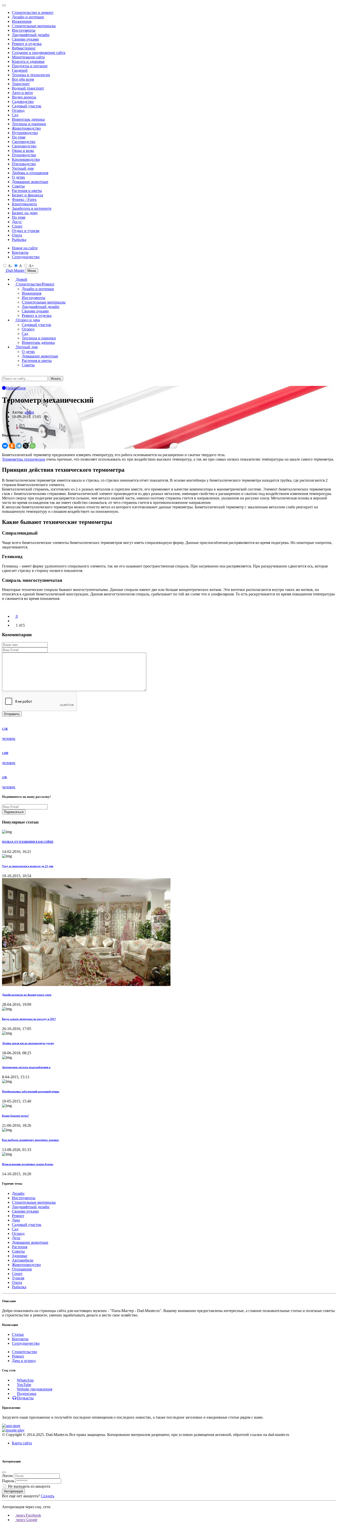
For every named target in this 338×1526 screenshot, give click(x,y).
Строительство (24, 1352)
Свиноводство (24, 146)
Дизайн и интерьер (28, 17)
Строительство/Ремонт (34, 284)
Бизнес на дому (25, 213)
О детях (18, 177)
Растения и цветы (27, 190)
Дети (16, 1238)
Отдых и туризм (25, 231)
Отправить (12, 714)
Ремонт (18, 1216)
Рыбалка (19, 239)
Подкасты (25, 1398)
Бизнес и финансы (27, 195)
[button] (3, 373)
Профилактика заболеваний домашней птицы (30, 1091)
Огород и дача (27, 320)
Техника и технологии (31, 75)
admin (29, 412)
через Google (26, 1520)
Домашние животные (30, 182)
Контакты (20, 252)
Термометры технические (23, 459)
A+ (31, 266)
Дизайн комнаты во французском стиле (26, 994)
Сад (15, 115)
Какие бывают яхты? (15, 1115)
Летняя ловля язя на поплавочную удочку (28, 1043)
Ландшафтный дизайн (30, 35)
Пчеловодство (24, 164)
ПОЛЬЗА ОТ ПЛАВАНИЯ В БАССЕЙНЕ (27, 841)
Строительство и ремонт (32, 12)
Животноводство (26, 128)
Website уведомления (34, 1389)
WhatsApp (25, 1380)
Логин (7, 1476)
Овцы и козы (23, 150)
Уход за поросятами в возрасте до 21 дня (27, 866)
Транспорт (21, 84)
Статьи (18, 1334)
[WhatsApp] (33, 446)
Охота (17, 235)
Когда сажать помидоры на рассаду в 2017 (29, 1018)
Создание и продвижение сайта (38, 52)
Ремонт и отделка (27, 44)
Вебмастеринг (24, 48)
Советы (18, 186)
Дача (16, 1220)
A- (10, 266)
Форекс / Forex (24, 199)
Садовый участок (26, 106)
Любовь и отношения (30, 173)
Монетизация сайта (28, 57)
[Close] (4, 5)
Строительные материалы (34, 26)
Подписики (26, 1393)
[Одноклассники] (12, 446)
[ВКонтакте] (5, 446)
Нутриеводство (25, 133)
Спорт (17, 226)
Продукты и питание (30, 66)
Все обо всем (23, 79)
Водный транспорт (28, 88)
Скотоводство (23, 142)
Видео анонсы (24, 97)
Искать (56, 378)
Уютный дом (23, 168)
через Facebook (28, 1515)
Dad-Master (15, 270)
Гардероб (19, 70)
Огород (18, 110)
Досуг (17, 222)
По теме (18, 137)
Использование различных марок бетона (27, 1164)
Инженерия (21, 21)
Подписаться (14, 812)
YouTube (24, 1385)
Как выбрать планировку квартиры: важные (30, 1139)
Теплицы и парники (29, 124)
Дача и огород (24, 1361)
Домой (21, 279)
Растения (19, 1247)
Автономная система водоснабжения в (26, 1067)
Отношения (22, 1269)
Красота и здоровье (28, 61)
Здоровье (19, 1256)
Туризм (18, 1278)
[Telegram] (19, 446)
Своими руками (25, 39)
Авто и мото (22, 93)
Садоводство (23, 101)
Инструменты (23, 30)
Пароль (8, 1481)
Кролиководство (26, 159)
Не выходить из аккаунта (29, 1486)
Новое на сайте (25, 248)
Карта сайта (22, 1443)
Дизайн (18, 1193)
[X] (26, 446)
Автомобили (22, 1260)
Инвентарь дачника (28, 119)
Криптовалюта (24, 204)
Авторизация (13, 1491)
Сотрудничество (26, 257)
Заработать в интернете (31, 208)
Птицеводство (24, 155)
